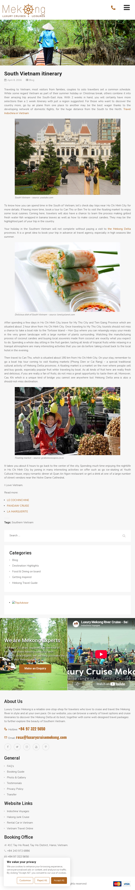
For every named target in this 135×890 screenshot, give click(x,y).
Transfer (12, 794)
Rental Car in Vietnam (20, 822)
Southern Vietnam (22, 522)
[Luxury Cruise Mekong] (24, 10)
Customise (25, 880)
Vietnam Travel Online (20, 828)
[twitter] (17, 746)
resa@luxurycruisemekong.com (41, 737)
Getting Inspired (21, 577)
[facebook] (7, 746)
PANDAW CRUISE (18, 505)
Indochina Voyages (18, 811)
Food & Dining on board (26, 571)
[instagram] (26, 746)
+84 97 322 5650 (31, 728)
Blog (31, 80)
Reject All (42, 880)
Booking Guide (15, 771)
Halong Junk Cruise (18, 817)
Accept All (59, 880)
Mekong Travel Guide (25, 583)
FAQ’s (10, 766)
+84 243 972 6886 (18, 851)
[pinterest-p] (45, 746)
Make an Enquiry (35, 668)
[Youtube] (36, 746)
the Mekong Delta (119, 229)
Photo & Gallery (16, 777)
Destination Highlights (25, 565)
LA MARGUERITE (17, 511)
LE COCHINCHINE (18, 500)
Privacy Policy (15, 789)
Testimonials (14, 783)
